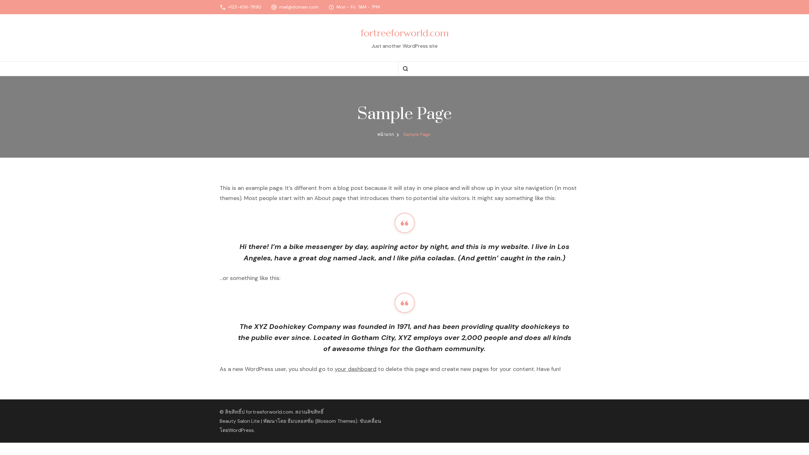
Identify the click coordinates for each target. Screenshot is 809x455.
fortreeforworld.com (405, 33)
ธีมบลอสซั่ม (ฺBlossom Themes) (322, 421)
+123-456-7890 (244, 7)
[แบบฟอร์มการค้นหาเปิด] (405, 69)
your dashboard (355, 369)
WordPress (241, 430)
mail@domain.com (299, 7)
